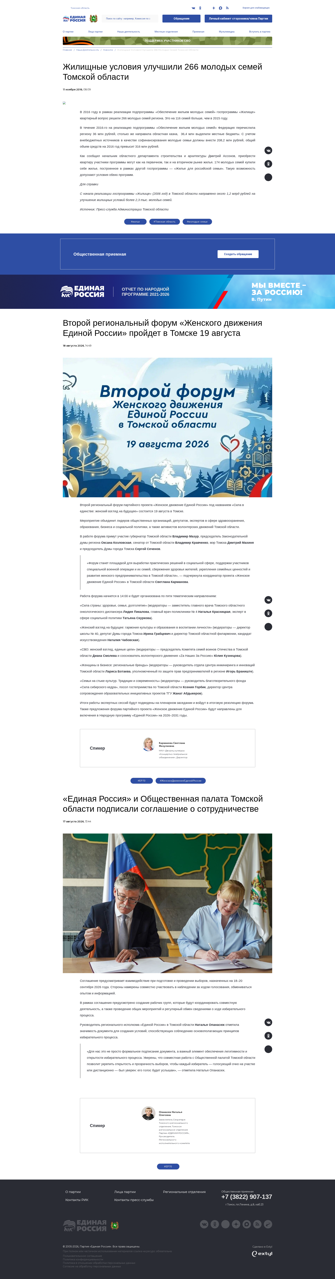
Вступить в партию (259, 31)
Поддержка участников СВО (167, 40)
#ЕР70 (142, 780)
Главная (67, 50)
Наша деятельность (128, 31)
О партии (68, 31)
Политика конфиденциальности (83, 1259)
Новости (108, 50)
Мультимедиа (226, 31)
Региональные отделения (184, 1192)
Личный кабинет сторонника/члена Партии (238, 18)
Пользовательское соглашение (82, 1256)
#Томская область (165, 221)
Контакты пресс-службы (134, 1200)
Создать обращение (238, 254)
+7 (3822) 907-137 (246, 1196)
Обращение (181, 18)
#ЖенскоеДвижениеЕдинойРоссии (181, 780)
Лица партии (95, 31)
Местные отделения (166, 31)
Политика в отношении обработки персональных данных (99, 1263)
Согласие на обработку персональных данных (92, 1266)
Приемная (198, 31)
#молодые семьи (197, 221)
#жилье (135, 221)
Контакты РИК (76, 1200)
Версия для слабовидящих (256, 8)
